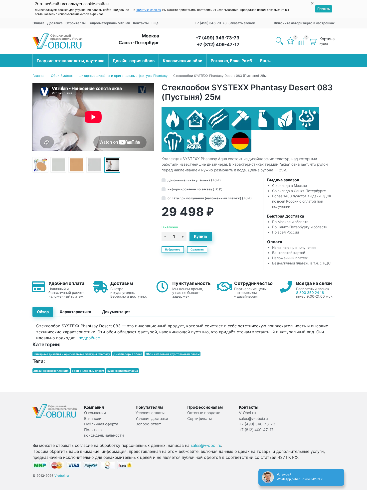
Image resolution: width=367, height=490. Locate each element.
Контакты (141, 23)
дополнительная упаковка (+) (194, 180)
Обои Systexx (62, 76)
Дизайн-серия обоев (134, 60)
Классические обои (182, 60)
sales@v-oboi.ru (206, 445)
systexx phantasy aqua (122, 370)
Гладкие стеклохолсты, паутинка (70, 60)
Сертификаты (199, 418)
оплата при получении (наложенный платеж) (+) (210, 198)
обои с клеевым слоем (88, 370)
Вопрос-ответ (148, 424)
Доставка (54, 23)
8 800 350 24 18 (310, 292)
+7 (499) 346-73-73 (210, 23)
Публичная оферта (101, 424)
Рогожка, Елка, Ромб (231, 60)
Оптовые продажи (203, 412)
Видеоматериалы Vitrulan (109, 23)
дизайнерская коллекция (50, 370)
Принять (323, 9)
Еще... (157, 23)
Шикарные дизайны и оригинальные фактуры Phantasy (123, 76)
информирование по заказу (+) (195, 189)
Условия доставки (152, 418)
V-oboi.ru (61, 476)
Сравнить (197, 249)
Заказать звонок (241, 23)
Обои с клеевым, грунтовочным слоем (172, 354)
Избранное (173, 249)
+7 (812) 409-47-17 (218, 44)
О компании (95, 412)
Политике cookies (148, 10)
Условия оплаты (150, 412)
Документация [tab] (116, 311)
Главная (38, 76)
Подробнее (89, 338)
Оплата (38, 23)
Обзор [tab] (43, 311)
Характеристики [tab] (75, 311)
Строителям (75, 23)
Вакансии (92, 418)
